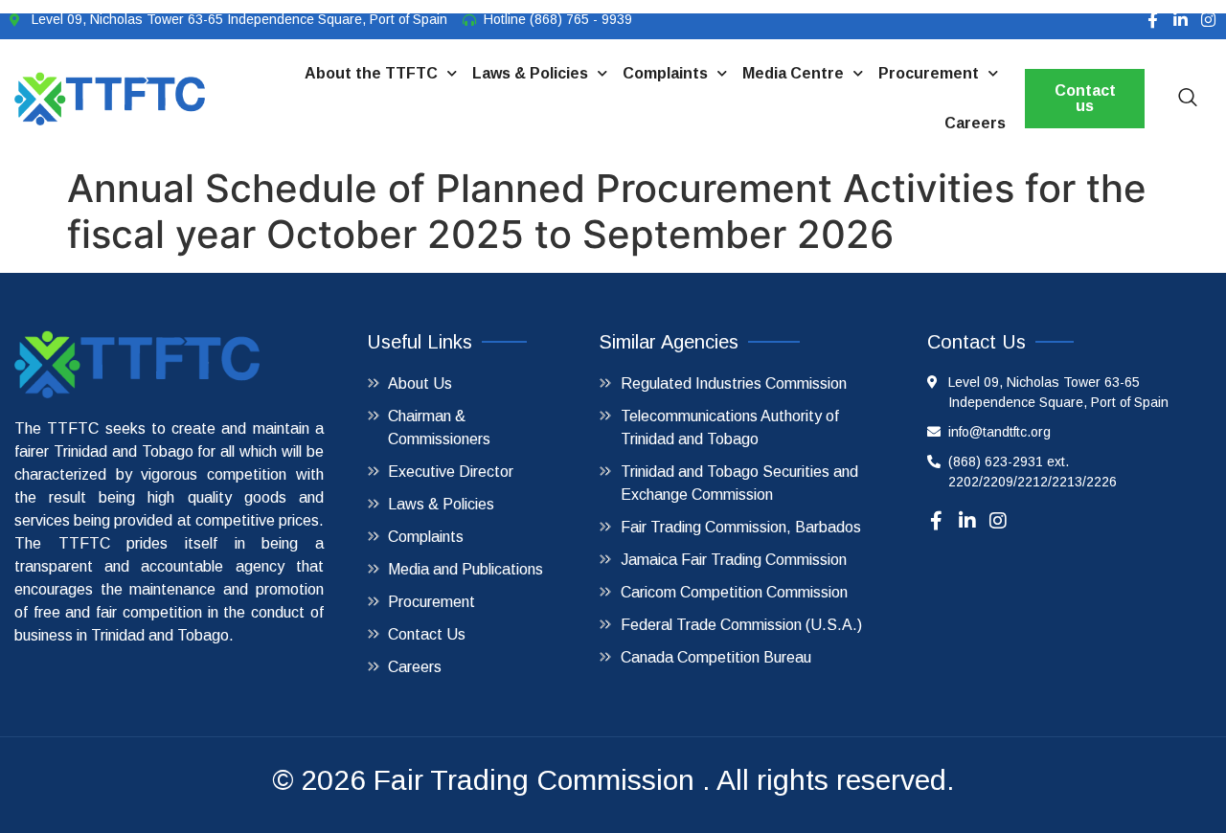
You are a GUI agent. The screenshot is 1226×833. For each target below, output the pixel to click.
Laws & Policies (530, 73)
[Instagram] (1208, 19)
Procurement (928, 73)
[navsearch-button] (1188, 98)
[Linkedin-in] (1180, 19)
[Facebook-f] (1153, 19)
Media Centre (793, 73)
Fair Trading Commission (534, 780)
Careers (975, 123)
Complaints (665, 73)
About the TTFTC (371, 73)
